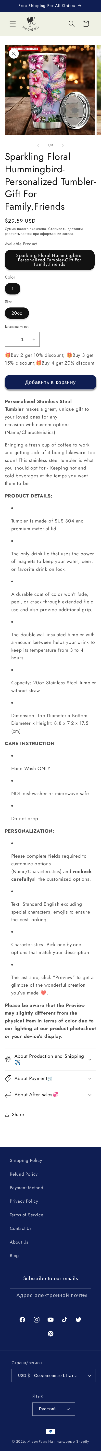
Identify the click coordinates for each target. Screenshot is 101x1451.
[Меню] (13, 24)
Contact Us (21, 1228)
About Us (19, 1242)
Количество (17, 327)
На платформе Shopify (68, 1441)
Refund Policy (24, 1174)
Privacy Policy (24, 1201)
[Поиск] (72, 24)
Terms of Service (26, 1215)
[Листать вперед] (63, 145)
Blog (14, 1255)
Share (18, 1114)
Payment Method (26, 1187)
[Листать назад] (38, 145)
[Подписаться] (84, 1295)
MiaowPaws (37, 1441)
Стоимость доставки (65, 229)
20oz (17, 313)
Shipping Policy (26, 1160)
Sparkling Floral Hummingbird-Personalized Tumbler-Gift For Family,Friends (49, 259)
